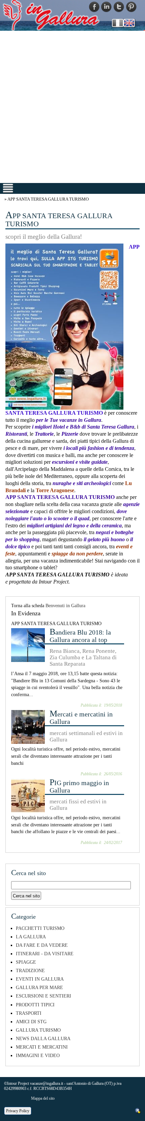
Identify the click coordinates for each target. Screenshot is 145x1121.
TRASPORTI (28, 1013)
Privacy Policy (17, 1110)
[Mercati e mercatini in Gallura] (28, 726)
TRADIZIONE (30, 970)
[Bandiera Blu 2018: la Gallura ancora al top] (28, 644)
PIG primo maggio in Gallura (79, 786)
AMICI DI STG (31, 1021)
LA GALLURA (31, 936)
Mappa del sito (43, 1098)
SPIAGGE (26, 962)
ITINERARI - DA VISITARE (45, 953)
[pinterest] (131, 6)
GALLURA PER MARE (39, 987)
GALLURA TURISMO (38, 1030)
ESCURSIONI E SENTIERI (43, 996)
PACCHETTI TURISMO (40, 928)
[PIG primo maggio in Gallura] (28, 795)
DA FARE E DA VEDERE (42, 945)
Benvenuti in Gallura (65, 605)
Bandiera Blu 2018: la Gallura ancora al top (80, 635)
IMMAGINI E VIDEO (38, 1055)
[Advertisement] (72, 106)
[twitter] (119, 6)
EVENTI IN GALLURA (40, 979)
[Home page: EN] (129, 22)
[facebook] (94, 6)
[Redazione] (138, 1110)
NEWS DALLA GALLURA (43, 1038)
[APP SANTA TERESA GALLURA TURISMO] (64, 327)
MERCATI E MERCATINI (42, 1047)
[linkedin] (106, 6)
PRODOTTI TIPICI (35, 1004)
